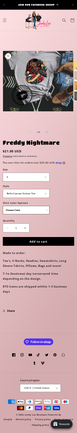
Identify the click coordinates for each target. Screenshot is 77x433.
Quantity (8, 220)
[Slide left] (30, 132)
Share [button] (11, 311)
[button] (5, 20)
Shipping (7, 156)
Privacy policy (43, 419)
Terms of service (63, 419)
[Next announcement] (73, 5)
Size (5, 169)
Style (6, 186)
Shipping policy (40, 424)
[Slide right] (47, 132)
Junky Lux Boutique (36, 414)
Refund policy (23, 419)
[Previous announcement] (4, 5)
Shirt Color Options (15, 203)
